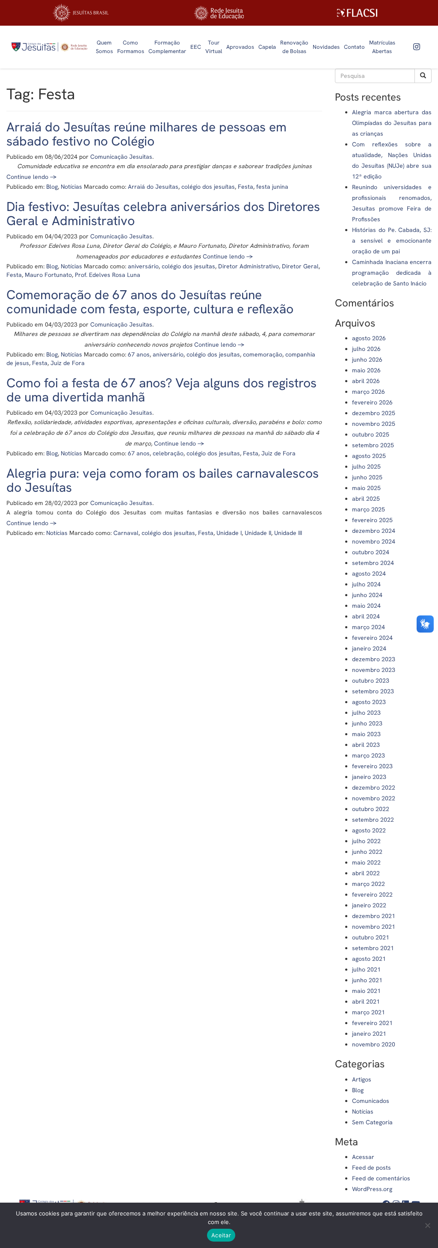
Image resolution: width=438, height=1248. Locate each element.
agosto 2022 (369, 830)
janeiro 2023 (369, 777)
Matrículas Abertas (382, 47)
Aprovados (240, 47)
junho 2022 (367, 852)
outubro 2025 (370, 434)
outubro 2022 (370, 809)
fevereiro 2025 (372, 520)
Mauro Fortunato (48, 275)
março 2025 (368, 509)
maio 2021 (366, 991)
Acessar (363, 1157)
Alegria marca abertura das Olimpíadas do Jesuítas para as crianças (392, 122)
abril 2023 (366, 745)
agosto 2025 (369, 456)
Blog (52, 186)
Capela (267, 47)
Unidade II (258, 533)
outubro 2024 (370, 552)
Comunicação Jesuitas (121, 156)
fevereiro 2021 (372, 1023)
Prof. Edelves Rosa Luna (107, 275)
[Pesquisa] (423, 75)
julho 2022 (366, 841)
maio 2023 (366, 734)
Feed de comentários (381, 1178)
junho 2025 (367, 477)
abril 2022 (366, 873)
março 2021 (368, 1012)
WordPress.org (372, 1189)
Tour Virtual (213, 47)
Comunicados (370, 1101)
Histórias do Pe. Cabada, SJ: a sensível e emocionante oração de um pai (392, 240)
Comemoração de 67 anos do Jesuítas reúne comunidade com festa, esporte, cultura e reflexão (149, 301)
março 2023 (368, 755)
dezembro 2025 (373, 413)
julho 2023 (366, 712)
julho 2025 (366, 466)
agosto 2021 (369, 959)
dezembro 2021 (373, 916)
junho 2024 (367, 595)
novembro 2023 (373, 670)
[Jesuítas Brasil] (80, 13)
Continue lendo (31, 177)
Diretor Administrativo (248, 266)
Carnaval (126, 533)
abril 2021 (366, 1001)
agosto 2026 (369, 338)
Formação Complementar (167, 47)
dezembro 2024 (373, 531)
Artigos (361, 1079)
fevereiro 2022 (372, 894)
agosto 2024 (369, 573)
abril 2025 (366, 498)
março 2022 (368, 884)
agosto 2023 (369, 702)
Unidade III (288, 533)
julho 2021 (366, 969)
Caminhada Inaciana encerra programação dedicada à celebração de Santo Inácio (392, 272)
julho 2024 (366, 584)
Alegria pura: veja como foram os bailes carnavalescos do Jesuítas (162, 480)
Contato (354, 47)
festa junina (272, 186)
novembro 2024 (373, 541)
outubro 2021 (370, 937)
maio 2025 (366, 488)
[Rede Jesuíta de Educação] (218, 13)
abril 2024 (366, 616)
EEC (195, 47)
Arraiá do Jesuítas (153, 186)
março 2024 (368, 627)
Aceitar (221, 1235)
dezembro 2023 (373, 659)
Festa (245, 186)
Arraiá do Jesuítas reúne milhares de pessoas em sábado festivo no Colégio (146, 134)
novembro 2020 (373, 1044)
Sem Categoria (372, 1122)
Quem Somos (104, 47)
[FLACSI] (357, 13)
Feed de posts (371, 1167)
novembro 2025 (373, 424)
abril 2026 (366, 381)
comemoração (262, 354)
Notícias (71, 186)
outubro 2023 (370, 680)
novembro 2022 (373, 798)
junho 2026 (367, 359)
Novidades (326, 47)
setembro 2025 (373, 445)
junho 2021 (367, 980)
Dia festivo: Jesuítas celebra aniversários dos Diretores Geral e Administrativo (163, 213)
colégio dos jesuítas (208, 186)
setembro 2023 (373, 691)
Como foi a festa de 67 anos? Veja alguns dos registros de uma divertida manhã (161, 389)
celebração (168, 453)
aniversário (143, 266)
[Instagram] (416, 47)
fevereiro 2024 (372, 638)
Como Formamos (130, 47)
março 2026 (368, 391)
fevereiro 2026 (372, 402)
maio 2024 (366, 605)
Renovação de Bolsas (294, 47)
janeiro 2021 (369, 1033)
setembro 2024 (373, 563)
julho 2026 (366, 349)
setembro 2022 (373, 819)
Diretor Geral (300, 266)
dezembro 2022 (373, 787)
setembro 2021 (373, 948)
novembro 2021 (373, 926)
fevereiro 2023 (372, 766)
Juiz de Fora (67, 363)
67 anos (139, 354)
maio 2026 (366, 370)
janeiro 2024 (369, 648)
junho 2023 (367, 723)
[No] (427, 1225)
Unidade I (229, 533)
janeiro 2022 (369, 905)
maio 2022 (366, 862)
